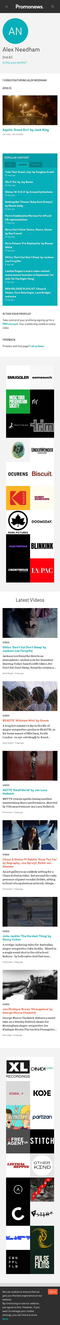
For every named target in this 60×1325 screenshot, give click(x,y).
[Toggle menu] (7, 6)
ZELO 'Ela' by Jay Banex (19, 182)
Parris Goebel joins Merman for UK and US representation (28, 217)
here (5, 1319)
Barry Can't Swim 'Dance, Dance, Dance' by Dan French (28, 231)
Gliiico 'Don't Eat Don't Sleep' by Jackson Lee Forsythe (29, 259)
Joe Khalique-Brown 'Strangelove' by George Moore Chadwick (28, 1010)
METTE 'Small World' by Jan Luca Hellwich (25, 791)
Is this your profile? (15, 62)
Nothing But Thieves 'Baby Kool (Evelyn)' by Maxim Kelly (29, 204)
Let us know (37, 346)
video (6, 642)
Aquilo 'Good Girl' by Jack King (26, 130)
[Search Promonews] (53, 6)
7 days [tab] (10, 164)
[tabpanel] (30, 236)
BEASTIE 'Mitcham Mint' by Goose (26, 720)
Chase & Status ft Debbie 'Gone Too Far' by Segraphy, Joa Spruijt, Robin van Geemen (30, 863)
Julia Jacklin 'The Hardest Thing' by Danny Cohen (27, 937)
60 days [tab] (36, 164)
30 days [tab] (22, 164)
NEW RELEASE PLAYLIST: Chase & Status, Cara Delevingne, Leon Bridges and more (28, 292)
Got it (53, 1291)
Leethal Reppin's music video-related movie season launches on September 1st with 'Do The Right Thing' (29, 275)
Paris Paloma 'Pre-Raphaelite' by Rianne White (29, 245)
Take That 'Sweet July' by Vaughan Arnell (29, 172)
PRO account (10, 324)
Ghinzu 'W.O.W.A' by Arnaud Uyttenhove (29, 192)
